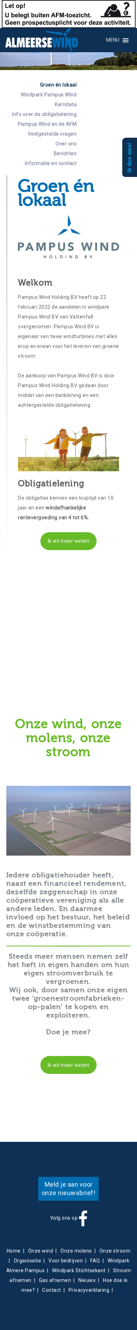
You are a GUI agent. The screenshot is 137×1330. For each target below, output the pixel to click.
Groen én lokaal (58, 85)
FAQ (95, 1260)
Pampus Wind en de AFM (47, 124)
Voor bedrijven (65, 1260)
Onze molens (76, 1251)
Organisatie (27, 1260)
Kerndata (66, 104)
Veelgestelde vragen (52, 134)
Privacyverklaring (89, 1290)
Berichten (65, 153)
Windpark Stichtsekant (79, 1270)
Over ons (66, 143)
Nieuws (87, 1280)
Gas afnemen (55, 1280)
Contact (51, 1290)
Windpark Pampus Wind (49, 94)
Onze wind (40, 1251)
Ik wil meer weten (69, 541)
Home (14, 1251)
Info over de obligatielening (44, 114)
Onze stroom (115, 1251)
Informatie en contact (51, 163)
